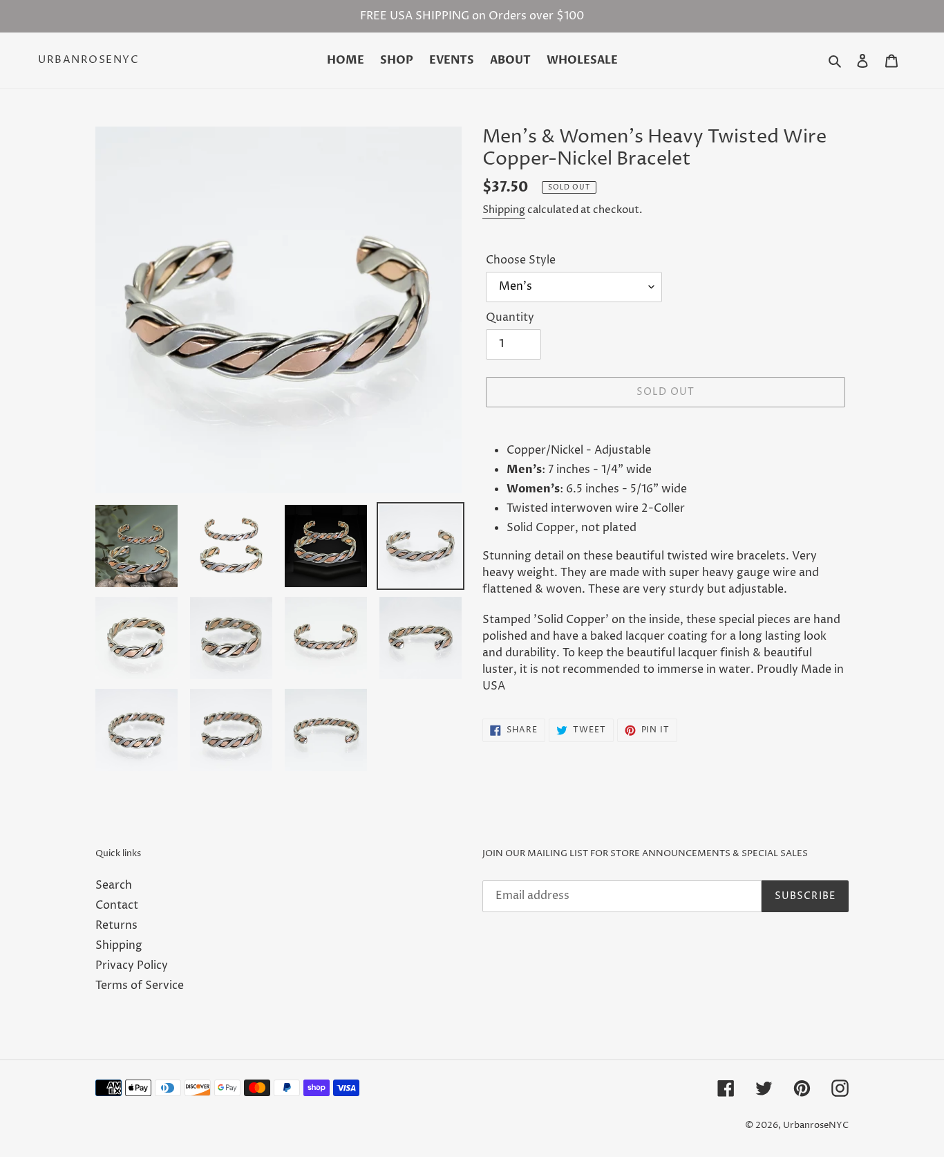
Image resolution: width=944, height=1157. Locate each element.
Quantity (510, 317)
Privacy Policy (131, 965)
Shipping (503, 210)
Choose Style (521, 260)
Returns (116, 925)
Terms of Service (139, 985)
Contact (116, 905)
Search (113, 885)
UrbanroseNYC (88, 60)
